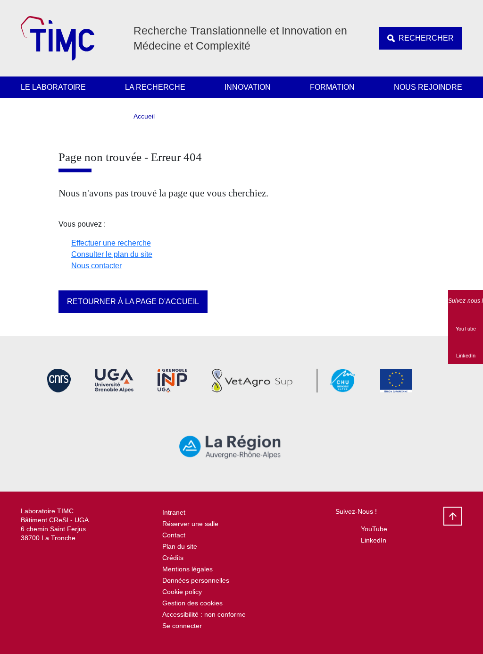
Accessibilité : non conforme (204, 614)
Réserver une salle (190, 523)
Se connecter (182, 625)
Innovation (248, 87)
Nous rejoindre (428, 87)
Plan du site (179, 546)
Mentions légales (187, 569)
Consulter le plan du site (111, 254)
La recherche (155, 87)
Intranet (173, 512)
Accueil (144, 116)
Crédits (172, 557)
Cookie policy (182, 591)
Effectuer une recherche (111, 243)
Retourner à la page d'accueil (133, 301)
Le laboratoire (53, 87)
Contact (173, 535)
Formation (332, 87)
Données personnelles (195, 580)
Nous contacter (96, 266)
